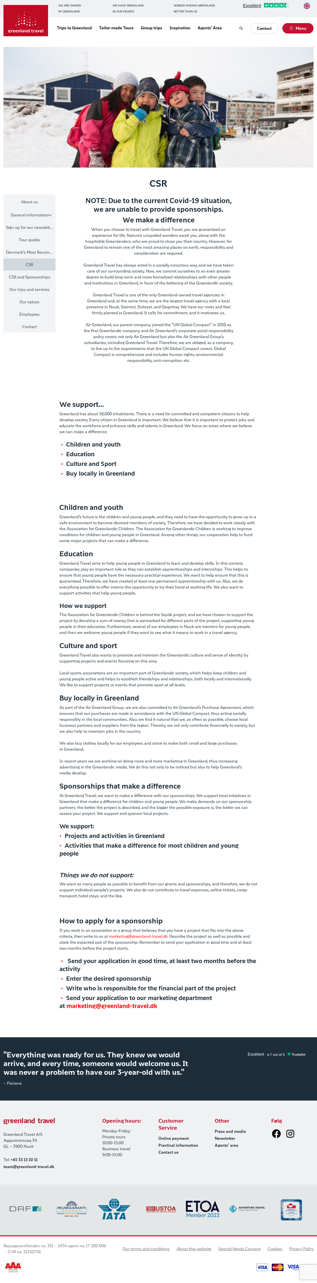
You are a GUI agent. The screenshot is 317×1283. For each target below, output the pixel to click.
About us (29, 202)
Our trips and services (29, 290)
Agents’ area (226, 1145)
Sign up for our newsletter (30, 228)
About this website (194, 1249)
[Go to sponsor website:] (70, 1208)
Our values (29, 302)
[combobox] (307, 6)
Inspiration (180, 28)
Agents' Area (210, 28)
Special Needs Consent (239, 1249)
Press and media (230, 1132)
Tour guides (29, 240)
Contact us (168, 1152)
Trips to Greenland (74, 28)
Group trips (151, 28)
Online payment (173, 1139)
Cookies (275, 1249)
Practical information (178, 1145)
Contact (29, 327)
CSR (29, 265)
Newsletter (225, 1139)
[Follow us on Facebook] (276, 1133)
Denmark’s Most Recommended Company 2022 (30, 252)
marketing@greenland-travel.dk (138, 936)
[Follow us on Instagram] (290, 1133)
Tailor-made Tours (116, 28)
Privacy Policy (301, 1249)
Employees (29, 314)
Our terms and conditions (146, 1249)
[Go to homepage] (25, 20)
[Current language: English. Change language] (307, 6)
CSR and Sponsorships (29, 277)
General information (29, 215)
